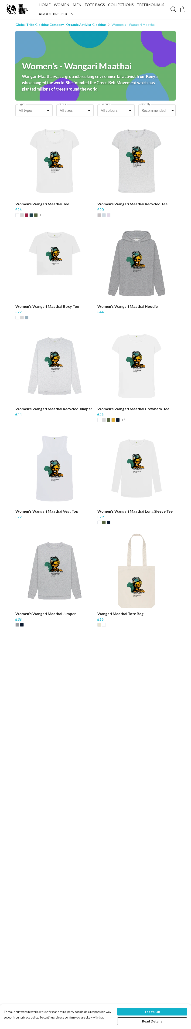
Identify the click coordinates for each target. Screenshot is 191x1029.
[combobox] (34, 110)
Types (22, 104)
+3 (42, 215)
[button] (48, 110)
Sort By (145, 104)
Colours (105, 104)
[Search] (173, 9)
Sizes (62, 104)
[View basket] (182, 9)
